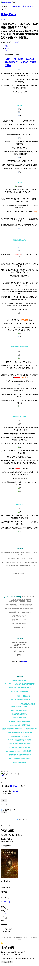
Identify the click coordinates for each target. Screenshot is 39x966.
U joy (2, 775)
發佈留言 (4, 812)
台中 (14, 793)
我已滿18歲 (5, 962)
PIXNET (9, 937)
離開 (11, 962)
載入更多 (4, 800)
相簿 (6, 46)
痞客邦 (11, 786)
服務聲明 (20, 939)
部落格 (7, 48)
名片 (6, 51)
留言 (15, 786)
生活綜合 (16, 42)
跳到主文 (4, 19)
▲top (2, 797)
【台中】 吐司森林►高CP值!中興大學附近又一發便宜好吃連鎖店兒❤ (20, 62)
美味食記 (15, 791)
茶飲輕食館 (21, 661)
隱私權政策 (33, 937)
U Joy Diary (8, 14)
